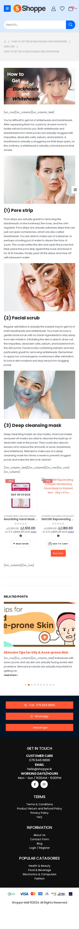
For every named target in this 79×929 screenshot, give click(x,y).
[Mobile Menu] (7, 8)
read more (10, 674)
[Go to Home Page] (5, 41)
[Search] (70, 24)
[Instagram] (44, 784)
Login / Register (39, 848)
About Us (39, 835)
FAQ (39, 817)
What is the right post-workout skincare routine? (36, 654)
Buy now (58, 553)
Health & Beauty (39, 866)
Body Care (18, 516)
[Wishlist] (62, 8)
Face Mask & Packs (33, 516)
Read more (22, 543)
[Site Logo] (29, 8)
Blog (39, 843)
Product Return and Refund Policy (39, 808)
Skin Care (73, 516)
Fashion (40, 878)
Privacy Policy (39, 813)
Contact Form (39, 839)
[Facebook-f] (35, 784)
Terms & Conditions (39, 804)
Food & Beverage (39, 870)
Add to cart (60, 543)
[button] (25, 685)
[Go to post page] (39, 624)
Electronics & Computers (39, 874)
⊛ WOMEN (8, 516)
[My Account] (53, 8)
